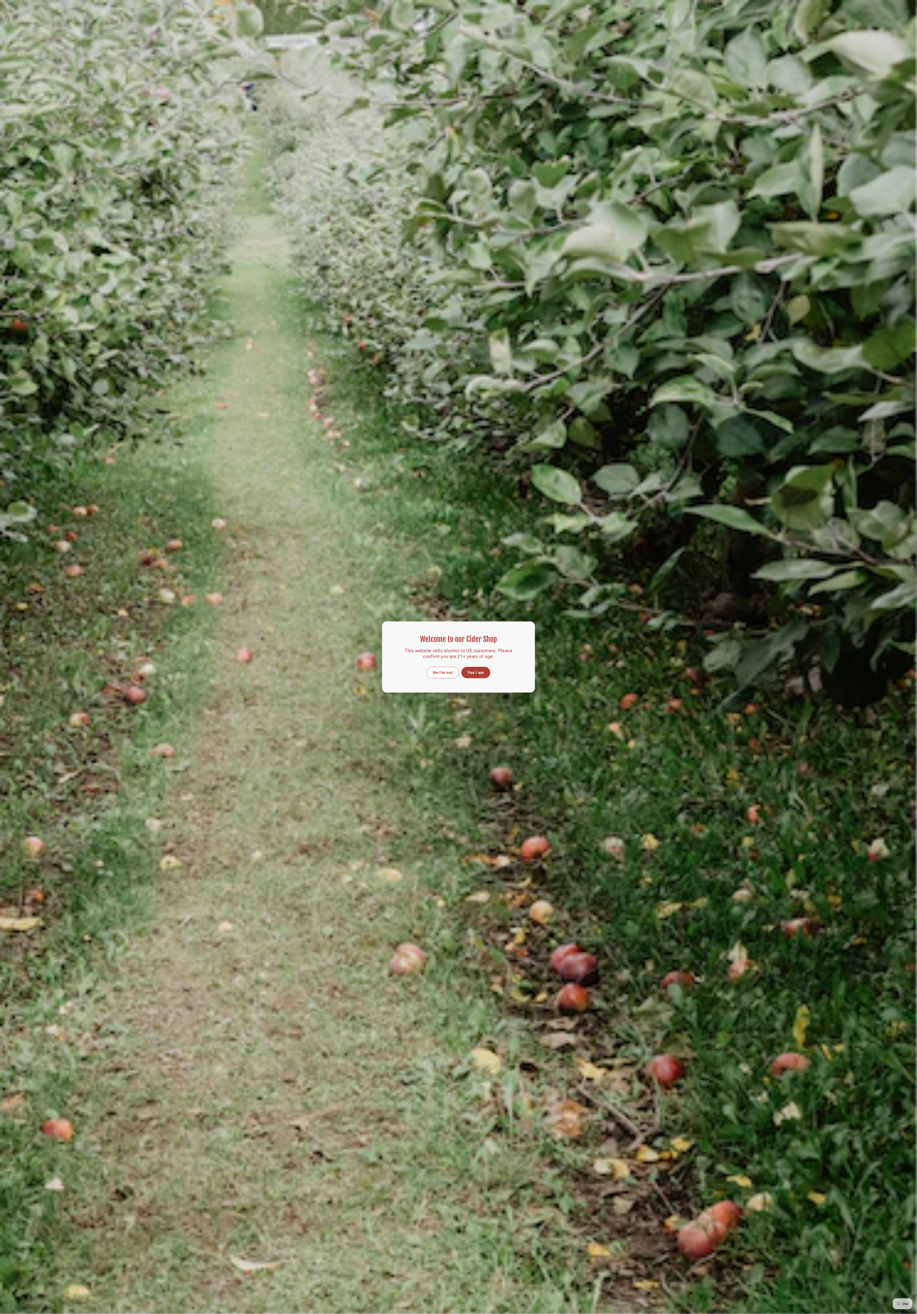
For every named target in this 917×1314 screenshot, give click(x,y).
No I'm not (443, 672)
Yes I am (476, 672)
